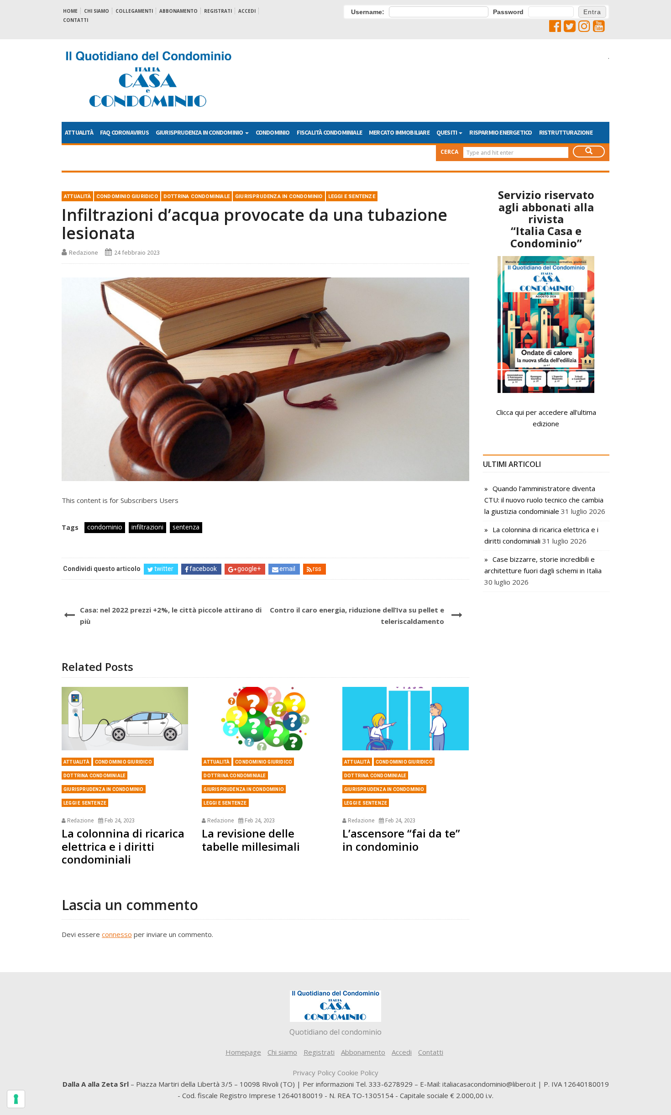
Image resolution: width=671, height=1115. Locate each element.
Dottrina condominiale (196, 196)
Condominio (273, 132)
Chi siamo (96, 11)
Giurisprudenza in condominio (200, 132)
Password (508, 12)
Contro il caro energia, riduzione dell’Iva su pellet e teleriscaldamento (357, 615)
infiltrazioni (147, 527)
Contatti (75, 20)
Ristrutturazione (565, 132)
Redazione (83, 252)
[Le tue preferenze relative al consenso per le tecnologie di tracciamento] (16, 1099)
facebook (203, 568)
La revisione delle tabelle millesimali (251, 840)
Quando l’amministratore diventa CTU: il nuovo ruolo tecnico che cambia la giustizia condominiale (543, 500)
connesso (117, 934)
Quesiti (447, 132)
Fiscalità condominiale (329, 132)
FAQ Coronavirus (124, 132)
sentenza (186, 527)
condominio (104, 527)
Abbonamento (178, 11)
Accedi (247, 11)
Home (70, 11)
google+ (249, 568)
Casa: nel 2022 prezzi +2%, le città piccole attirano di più (171, 615)
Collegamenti (134, 11)
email (287, 568)
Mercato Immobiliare (399, 132)
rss (317, 568)
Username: (367, 12)
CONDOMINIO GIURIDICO (127, 196)
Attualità (79, 132)
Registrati (218, 11)
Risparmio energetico (500, 132)
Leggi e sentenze (351, 196)
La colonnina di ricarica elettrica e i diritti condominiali (123, 846)
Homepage (243, 1052)
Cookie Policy (357, 1072)
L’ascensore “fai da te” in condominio (401, 840)
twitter (163, 568)
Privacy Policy (314, 1072)
